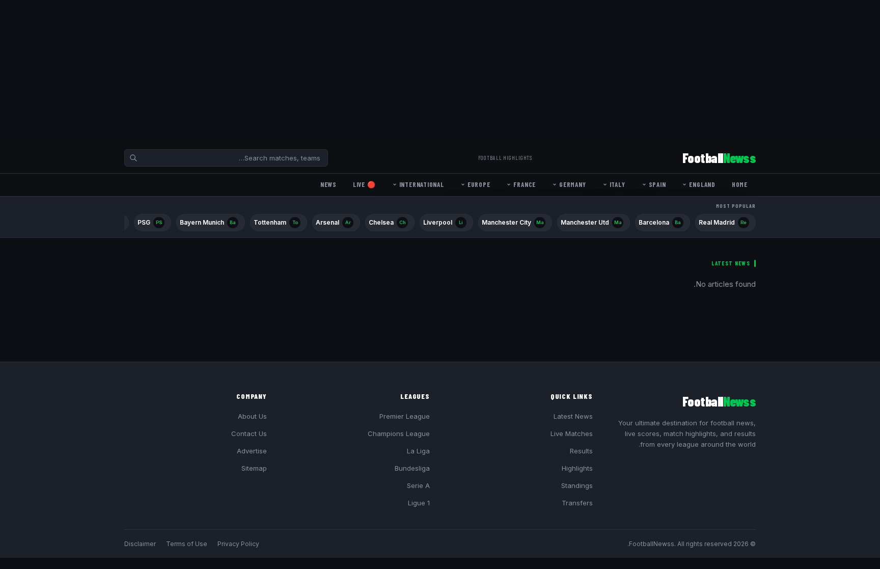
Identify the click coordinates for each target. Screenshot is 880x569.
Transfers (577, 503)
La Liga (418, 451)
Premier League (404, 416)
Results (581, 451)
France (524, 184)
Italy (617, 184)
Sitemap (254, 468)
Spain (657, 184)
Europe (479, 184)
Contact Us (249, 433)
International (421, 184)
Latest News (573, 416)
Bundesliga (412, 468)
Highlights (577, 468)
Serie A (418, 485)
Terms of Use (186, 544)
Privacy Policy (238, 544)
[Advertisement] (574, 71)
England (702, 184)
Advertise (252, 451)
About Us (252, 416)
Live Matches (572, 433)
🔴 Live (364, 184)
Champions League (399, 433)
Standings (577, 485)
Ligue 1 (419, 503)
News (328, 184)
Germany (572, 184)
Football (719, 158)
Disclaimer (140, 544)
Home (740, 184)
